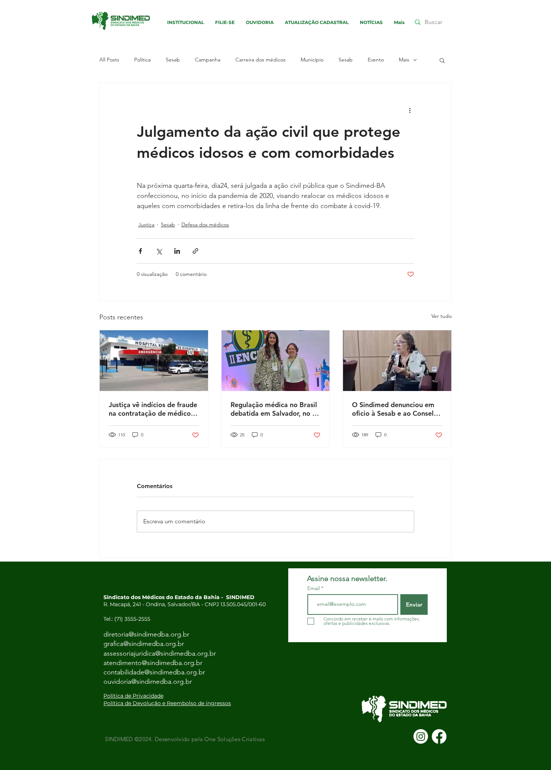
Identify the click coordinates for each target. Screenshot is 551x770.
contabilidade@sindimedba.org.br (154, 672)
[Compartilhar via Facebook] (140, 251)
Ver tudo (441, 316)
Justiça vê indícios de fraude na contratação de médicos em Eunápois (153, 409)
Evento (376, 59)
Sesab (173, 59)
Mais (404, 59)
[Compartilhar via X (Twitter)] (158, 251)
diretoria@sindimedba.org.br (146, 634)
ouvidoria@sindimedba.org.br (147, 681)
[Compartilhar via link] (195, 251)
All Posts (109, 59)
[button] (442, 60)
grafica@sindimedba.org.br (143, 644)
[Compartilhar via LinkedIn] (177, 251)
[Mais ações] (409, 109)
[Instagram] (420, 736)
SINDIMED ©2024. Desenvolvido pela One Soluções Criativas (184, 739)
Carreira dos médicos (260, 59)
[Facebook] (439, 736)
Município (312, 59)
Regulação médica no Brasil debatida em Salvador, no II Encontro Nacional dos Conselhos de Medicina (274, 409)
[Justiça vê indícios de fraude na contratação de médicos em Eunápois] (154, 360)
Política (142, 59)
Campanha (207, 59)
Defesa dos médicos (205, 224)
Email (314, 588)
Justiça (146, 224)
